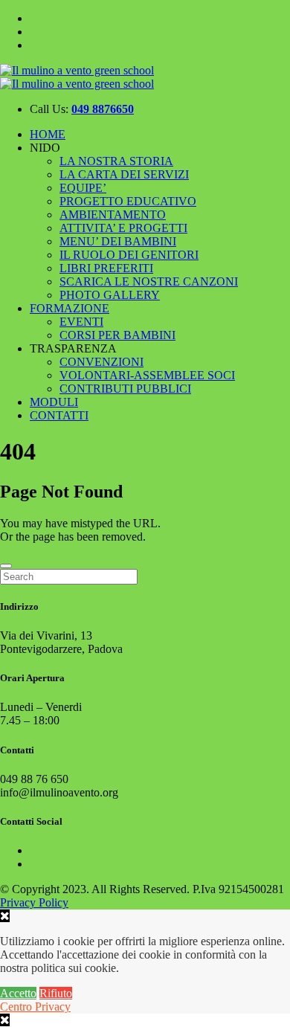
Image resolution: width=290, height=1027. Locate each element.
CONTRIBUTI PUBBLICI (125, 388)
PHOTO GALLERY (109, 295)
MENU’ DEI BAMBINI (117, 241)
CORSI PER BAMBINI (117, 335)
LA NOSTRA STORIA (116, 161)
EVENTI (81, 321)
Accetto (18, 993)
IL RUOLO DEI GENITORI (129, 254)
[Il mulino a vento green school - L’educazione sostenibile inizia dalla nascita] (77, 77)
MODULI (54, 402)
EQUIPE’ (82, 187)
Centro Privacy (35, 1006)
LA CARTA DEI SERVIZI (124, 174)
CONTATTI (59, 415)
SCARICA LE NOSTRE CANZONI (148, 281)
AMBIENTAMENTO (112, 214)
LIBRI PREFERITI (106, 268)
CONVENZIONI (101, 361)
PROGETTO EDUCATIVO (127, 201)
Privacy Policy (34, 902)
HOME (47, 134)
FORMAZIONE (69, 308)
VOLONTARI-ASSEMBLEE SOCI (147, 375)
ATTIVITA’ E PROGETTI (123, 228)
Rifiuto (55, 993)
